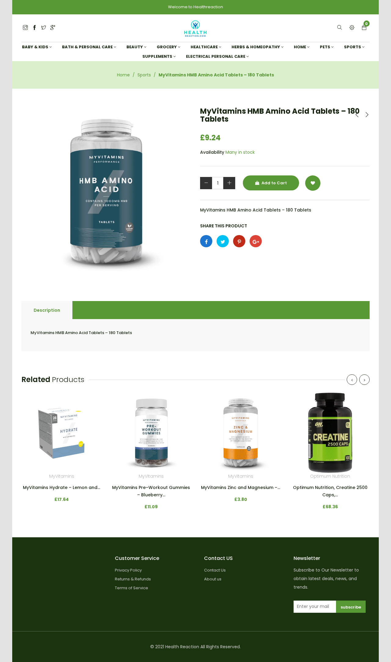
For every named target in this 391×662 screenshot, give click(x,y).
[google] (52, 27)
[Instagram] (43, 27)
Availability (212, 152)
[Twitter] (25, 27)
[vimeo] (239, 241)
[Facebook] (34, 27)
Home (123, 75)
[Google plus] (256, 241)
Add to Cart (274, 183)
